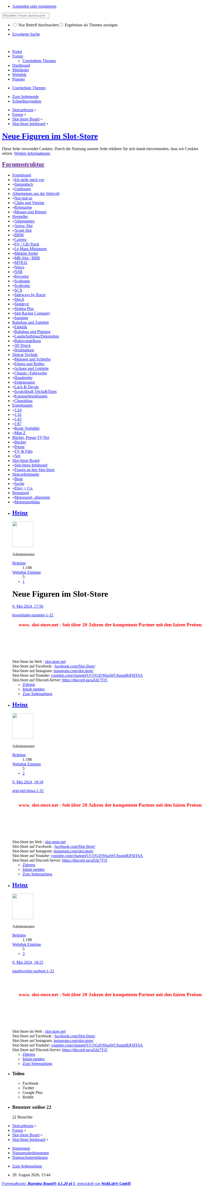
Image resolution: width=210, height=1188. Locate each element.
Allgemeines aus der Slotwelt (35, 193)
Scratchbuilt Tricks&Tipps (35, 391)
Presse (19, 447)
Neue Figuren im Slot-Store (50, 136)
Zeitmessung (24, 382)
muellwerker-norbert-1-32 (33, 971)
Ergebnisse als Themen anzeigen (91, 25)
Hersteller (20, 216)
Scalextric (22, 285)
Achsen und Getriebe (31, 368)
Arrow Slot (23, 226)
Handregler (23, 377)
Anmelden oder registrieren (34, 6)
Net (17, 456)
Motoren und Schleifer (32, 359)
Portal (17, 51)
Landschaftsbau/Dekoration (36, 336)
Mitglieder (20, 70)
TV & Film (23, 451)
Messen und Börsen (30, 212)
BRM (19, 235)
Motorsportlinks (27, 502)
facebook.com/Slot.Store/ (75, 666)
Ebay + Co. (23, 488)
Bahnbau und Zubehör (30, 322)
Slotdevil (21, 304)
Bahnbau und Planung (32, 331)
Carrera (20, 239)
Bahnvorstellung (27, 341)
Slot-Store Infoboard (30, 465)
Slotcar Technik (25, 354)
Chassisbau (23, 400)
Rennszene (23, 207)
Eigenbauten (22, 405)
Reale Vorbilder (27, 428)
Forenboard (21, 175)
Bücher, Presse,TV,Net (30, 437)
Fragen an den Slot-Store (34, 470)
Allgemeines (24, 221)
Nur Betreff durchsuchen (38, 25)
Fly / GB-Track (26, 244)
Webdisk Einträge (26, 572)
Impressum (21, 1148)
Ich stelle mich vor (29, 179)
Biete (18, 479)
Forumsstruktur (23, 164)
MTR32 (20, 262)
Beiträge (19, 563)
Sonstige (21, 318)
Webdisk (19, 74)
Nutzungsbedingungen (30, 1153)
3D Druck (22, 345)
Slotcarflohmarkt (25, 474)
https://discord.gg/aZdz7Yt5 (84, 680)
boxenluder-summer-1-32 (32, 615)
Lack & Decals (26, 387)
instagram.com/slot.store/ (73, 671)
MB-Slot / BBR (27, 258)
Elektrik (20, 327)
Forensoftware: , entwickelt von (66, 1183)
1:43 (18, 419)
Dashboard (21, 65)
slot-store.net (55, 661)
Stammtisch (23, 184)
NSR (18, 272)
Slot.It (19, 299)
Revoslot (21, 276)
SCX (18, 290)
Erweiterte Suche (26, 34)
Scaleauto (22, 281)
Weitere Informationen (32, 153)
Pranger (18, 79)
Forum (17, 56)
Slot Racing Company (32, 313)
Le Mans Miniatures (30, 249)
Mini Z (20, 433)
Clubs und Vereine (29, 203)
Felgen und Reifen (29, 364)
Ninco (19, 267)
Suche (19, 483)
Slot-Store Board (25, 460)
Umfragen (22, 189)
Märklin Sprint (26, 253)
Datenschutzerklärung (30, 1157)
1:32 (18, 414)
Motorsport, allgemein (32, 497)
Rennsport (20, 493)
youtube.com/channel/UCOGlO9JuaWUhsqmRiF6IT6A (97, 675)
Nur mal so (23, 198)
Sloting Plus (24, 308)
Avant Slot (23, 230)
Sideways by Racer (30, 295)
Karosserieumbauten (30, 396)
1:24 (18, 410)
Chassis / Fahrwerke (30, 373)
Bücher (20, 442)
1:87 (18, 423)
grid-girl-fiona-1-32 (28, 791)
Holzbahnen (24, 350)
